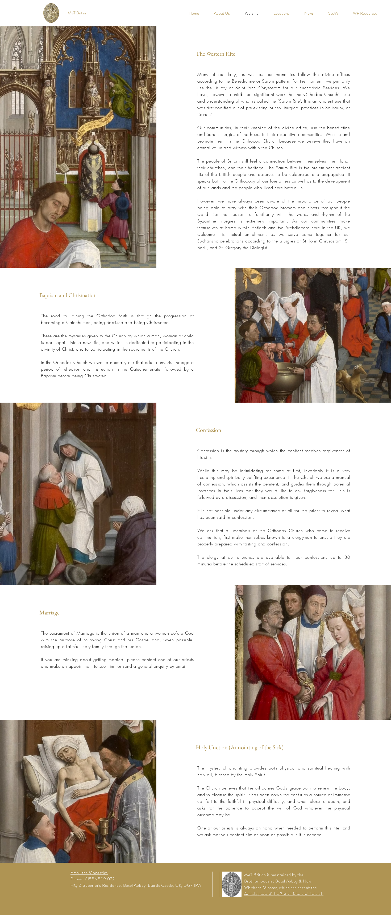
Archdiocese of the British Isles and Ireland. (283, 894)
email (181, 666)
